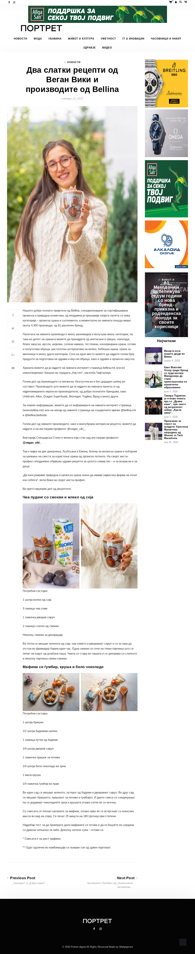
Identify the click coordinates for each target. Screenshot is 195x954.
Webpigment (126, 946)
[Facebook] (9, 2)
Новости (20, 38)
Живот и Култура (81, 38)
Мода (38, 38)
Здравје (89, 47)
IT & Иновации (133, 38)
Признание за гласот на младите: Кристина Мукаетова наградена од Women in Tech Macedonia (176, 430)
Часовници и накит (166, 38)
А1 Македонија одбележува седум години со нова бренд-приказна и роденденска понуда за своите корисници (166, 304)
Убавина (55, 38)
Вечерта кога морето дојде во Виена (174, 353)
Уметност (108, 38)
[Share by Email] (13, 368)
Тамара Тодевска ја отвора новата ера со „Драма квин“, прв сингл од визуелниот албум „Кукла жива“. (175, 404)
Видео (107, 47)
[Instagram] (14, 2)
